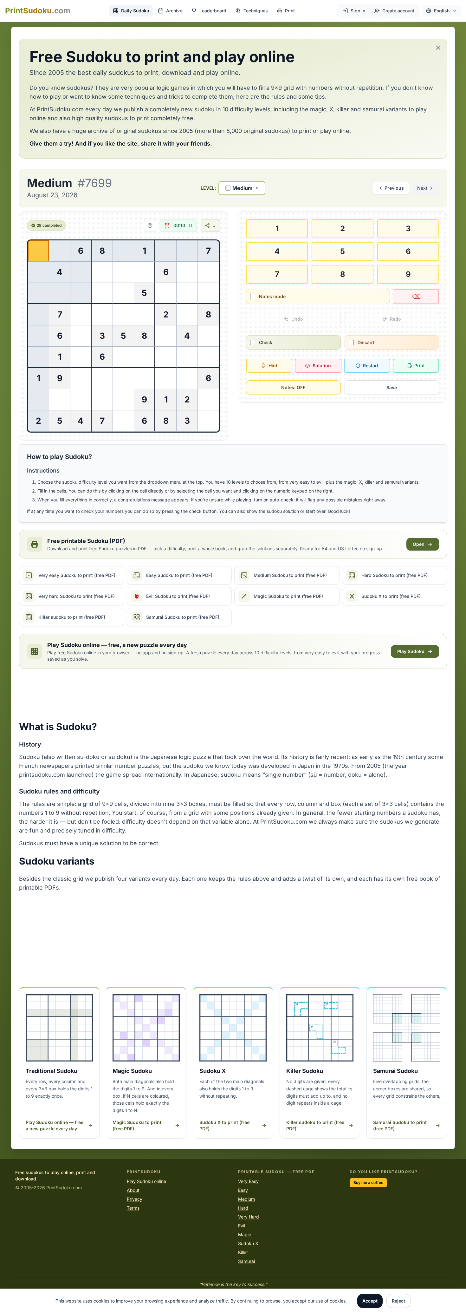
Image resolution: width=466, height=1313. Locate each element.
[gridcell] (38, 251)
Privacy (134, 1199)
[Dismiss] (438, 47)
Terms (133, 1208)
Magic (244, 1234)
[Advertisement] (233, 695)
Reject (398, 1300)
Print (419, 365)
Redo (395, 319)
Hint (273, 365)
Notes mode (272, 296)
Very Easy (248, 1181)
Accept (370, 1300)
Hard (243, 1208)
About (133, 1190)
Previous (394, 188)
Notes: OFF (293, 387)
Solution (322, 365)
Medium (246, 1199)
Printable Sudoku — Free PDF (276, 1171)
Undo (297, 319)
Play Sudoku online (146, 1181)
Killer (243, 1252)
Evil (241, 1225)
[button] (441, 10)
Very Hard (248, 1216)
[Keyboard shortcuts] (150, 225)
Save (391, 387)
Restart (371, 365)
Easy (243, 1190)
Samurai (246, 1261)
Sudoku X (248, 1243)
